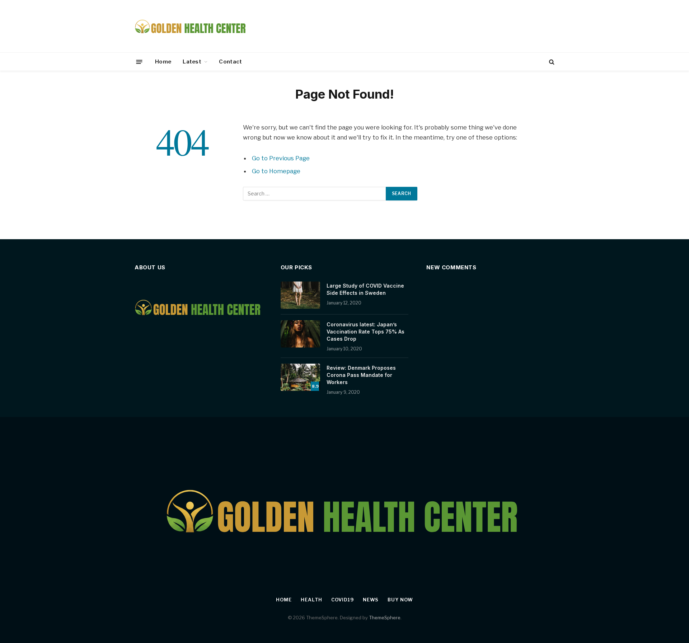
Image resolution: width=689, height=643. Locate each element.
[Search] (551, 62)
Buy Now (400, 599)
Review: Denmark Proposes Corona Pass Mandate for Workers (361, 375)
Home (163, 61)
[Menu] (139, 61)
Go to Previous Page (281, 158)
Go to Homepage (276, 171)
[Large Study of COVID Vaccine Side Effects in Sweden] (300, 295)
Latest (192, 61)
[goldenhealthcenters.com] (191, 26)
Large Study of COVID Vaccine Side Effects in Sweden (365, 289)
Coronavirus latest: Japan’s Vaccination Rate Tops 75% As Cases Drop (365, 331)
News (371, 599)
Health (311, 599)
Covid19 (342, 599)
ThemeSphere (384, 617)
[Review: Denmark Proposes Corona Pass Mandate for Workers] (300, 377)
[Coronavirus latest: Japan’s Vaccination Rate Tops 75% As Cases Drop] (300, 333)
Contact (230, 61)
